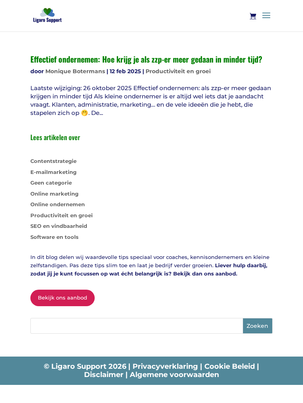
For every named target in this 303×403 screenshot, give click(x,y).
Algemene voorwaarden (174, 374)
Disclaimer (104, 374)
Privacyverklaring (166, 366)
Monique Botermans (75, 71)
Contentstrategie (53, 161)
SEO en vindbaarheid (58, 226)
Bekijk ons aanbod (62, 297)
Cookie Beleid (230, 366)
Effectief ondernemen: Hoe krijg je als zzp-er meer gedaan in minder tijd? (146, 59)
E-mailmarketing (53, 172)
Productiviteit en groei (178, 71)
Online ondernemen (57, 204)
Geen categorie (51, 182)
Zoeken (257, 325)
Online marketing (54, 193)
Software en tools (54, 237)
